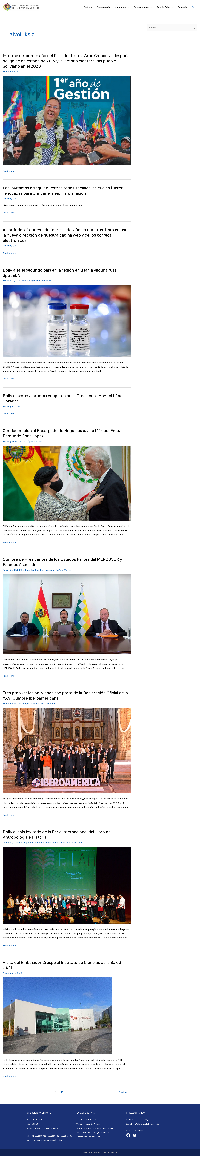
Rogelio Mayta (63, 569)
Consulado (121, 7)
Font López (27, 441)
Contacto (182, 7)
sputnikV (36, 280)
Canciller (29, 569)
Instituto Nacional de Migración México (143, 1120)
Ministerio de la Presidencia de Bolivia (92, 1120)
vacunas (46, 280)
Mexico (38, 441)
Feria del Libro (68, 842)
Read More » (9, 170)
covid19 (26, 280)
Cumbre (39, 569)
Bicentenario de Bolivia (47, 842)
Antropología (27, 842)
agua (27, 703)
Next (123, 1092)
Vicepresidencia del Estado (88, 1124)
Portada (88, 7)
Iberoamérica (48, 703)
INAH (79, 842)
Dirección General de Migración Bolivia (93, 1132)
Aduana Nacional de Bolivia (88, 1137)
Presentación (104, 7)
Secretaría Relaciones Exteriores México (144, 1124)
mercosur (50, 569)
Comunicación (142, 7)
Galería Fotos (163, 7)
